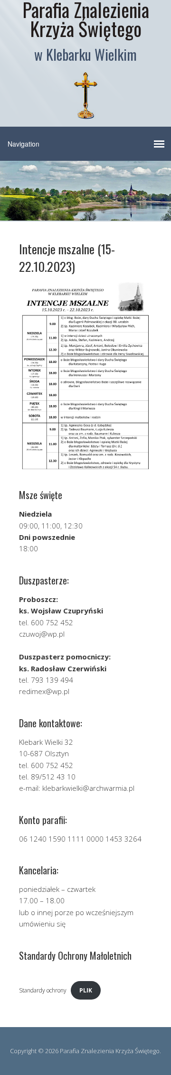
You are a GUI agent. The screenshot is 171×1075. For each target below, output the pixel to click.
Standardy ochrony (42, 990)
